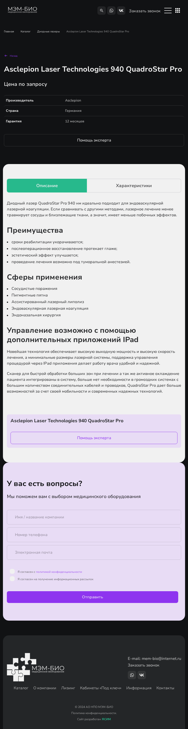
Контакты (165, 688)
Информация (139, 688)
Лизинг (68, 688)
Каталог (26, 31)
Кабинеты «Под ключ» (100, 688)
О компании (44, 688)
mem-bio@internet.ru (161, 658)
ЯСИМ (106, 719)
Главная (9, 31)
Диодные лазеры (48, 31)
